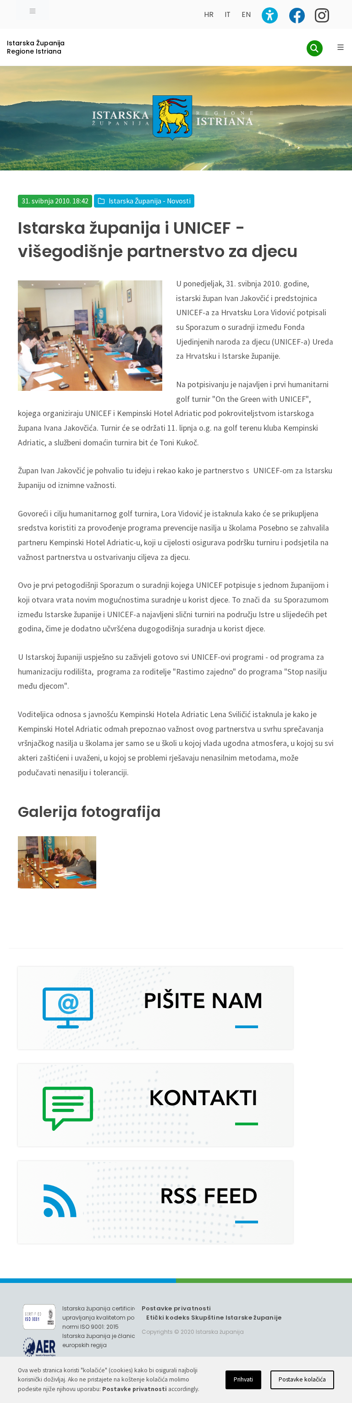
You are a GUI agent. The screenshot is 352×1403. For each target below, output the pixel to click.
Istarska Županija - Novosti (150, 201)
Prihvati (243, 1379)
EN (246, 14)
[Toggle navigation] (32, 10)
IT (228, 14)
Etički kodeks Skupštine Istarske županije (213, 1317)
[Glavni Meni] (340, 47)
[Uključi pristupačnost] (269, 15)
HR (209, 14)
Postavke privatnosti (176, 1308)
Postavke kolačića (302, 1379)
